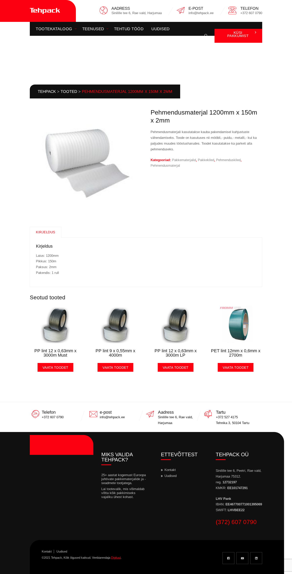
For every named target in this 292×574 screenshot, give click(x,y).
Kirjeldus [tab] (45, 232)
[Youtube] (242, 558)
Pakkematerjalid (184, 160)
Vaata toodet (55, 368)
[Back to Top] (283, 567)
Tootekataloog (54, 29)
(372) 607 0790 (236, 522)
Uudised (160, 29)
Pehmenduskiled (228, 160)
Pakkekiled (206, 160)
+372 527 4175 (227, 417)
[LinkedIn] (256, 558)
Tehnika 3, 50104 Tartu (232, 423)
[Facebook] (228, 558)
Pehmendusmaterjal (165, 165)
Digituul (116, 557)
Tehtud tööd (129, 29)
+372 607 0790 (53, 417)
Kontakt (45, 43)
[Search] (206, 36)
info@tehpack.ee (112, 417)
